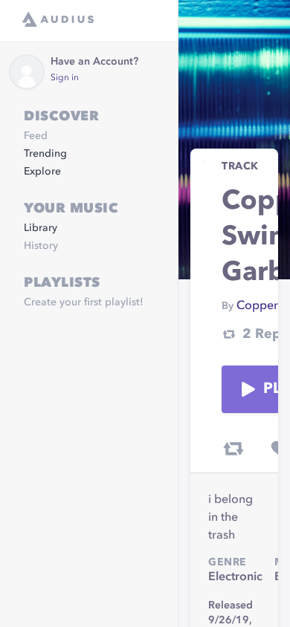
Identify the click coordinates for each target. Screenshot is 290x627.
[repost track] (233, 449)
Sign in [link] (65, 78)
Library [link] (40, 228)
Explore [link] (42, 171)
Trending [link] (45, 154)
